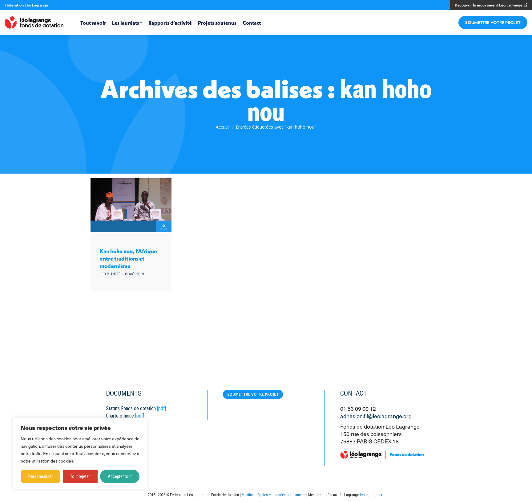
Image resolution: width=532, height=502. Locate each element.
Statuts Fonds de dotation (131, 408)
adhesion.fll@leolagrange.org (376, 416)
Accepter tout (120, 476)
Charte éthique (120, 416)
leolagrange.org (372, 495)
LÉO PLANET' (110, 274)
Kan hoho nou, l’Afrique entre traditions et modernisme (128, 259)
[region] (80, 454)
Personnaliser (40, 476)
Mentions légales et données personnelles (274, 495)
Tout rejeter (80, 476)
